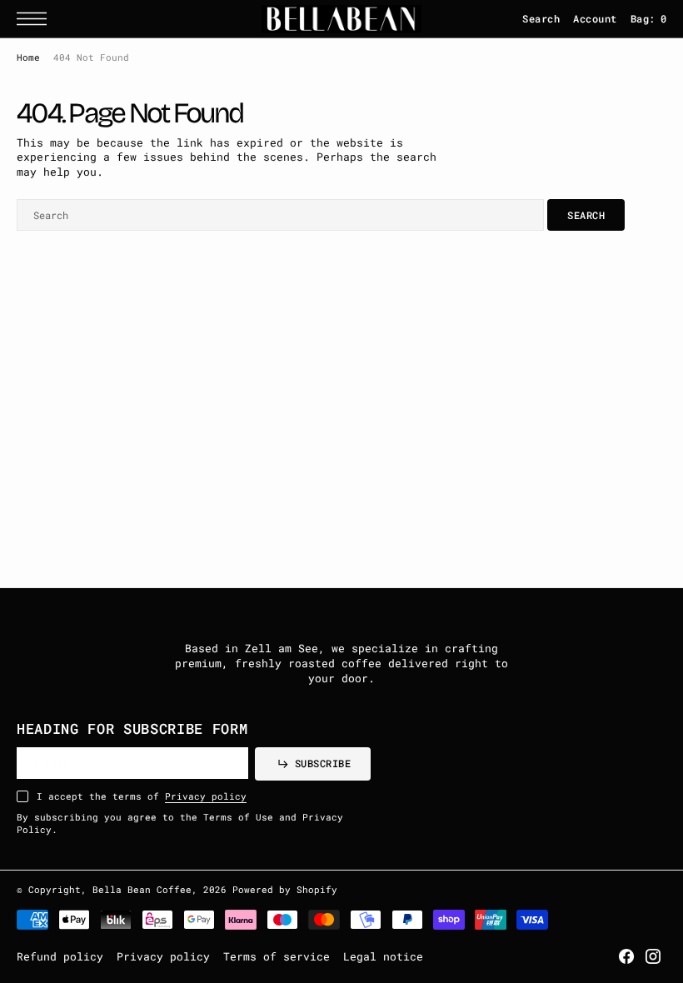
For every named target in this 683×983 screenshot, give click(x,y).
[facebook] (626, 956)
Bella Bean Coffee (142, 890)
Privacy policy (206, 796)
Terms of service (276, 956)
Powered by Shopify (284, 890)
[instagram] (653, 956)
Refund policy (60, 956)
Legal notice (383, 956)
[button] (36, 19)
